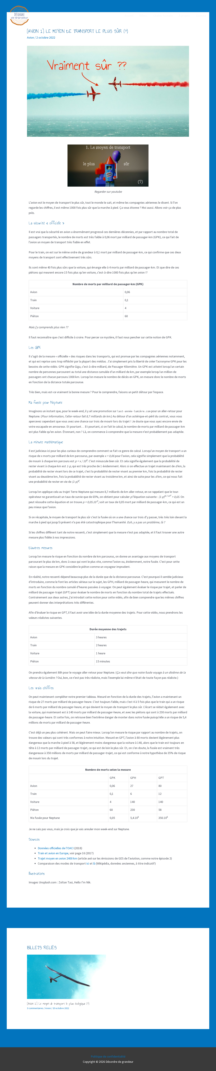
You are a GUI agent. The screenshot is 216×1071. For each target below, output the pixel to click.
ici (87, 863)
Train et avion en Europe (53, 853)
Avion (30, 37)
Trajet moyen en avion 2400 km (57, 858)
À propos (184, 16)
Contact (201, 16)
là (94, 863)
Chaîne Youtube (163, 16)
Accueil (129, 16)
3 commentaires (35, 1008)
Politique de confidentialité (108, 1056)
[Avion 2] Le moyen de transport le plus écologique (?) (58, 1003)
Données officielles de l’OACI (56, 848)
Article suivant (182, 917)
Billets (143, 16)
